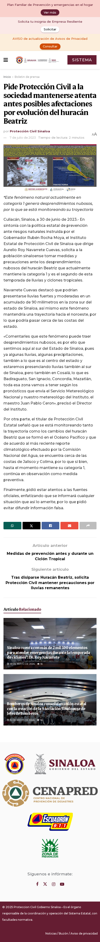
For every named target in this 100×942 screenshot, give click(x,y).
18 (41, 663)
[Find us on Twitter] (45, 884)
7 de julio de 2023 (23, 137)
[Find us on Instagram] (53, 884)
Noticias (51, 933)
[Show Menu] (5, 60)
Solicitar (50, 29)
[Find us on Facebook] (37, 884)
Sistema (82, 60)
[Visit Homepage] (38, 60)
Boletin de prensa (27, 77)
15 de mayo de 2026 (22, 720)
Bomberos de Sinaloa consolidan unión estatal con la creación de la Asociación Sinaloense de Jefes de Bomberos (46, 708)
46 (41, 720)
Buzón (63, 933)
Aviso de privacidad (84, 933)
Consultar (50, 46)
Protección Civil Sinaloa (30, 131)
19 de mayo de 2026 (22, 663)
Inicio (7, 77)
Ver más (50, 12)
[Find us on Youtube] (62, 884)
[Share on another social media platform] (88, 525)
